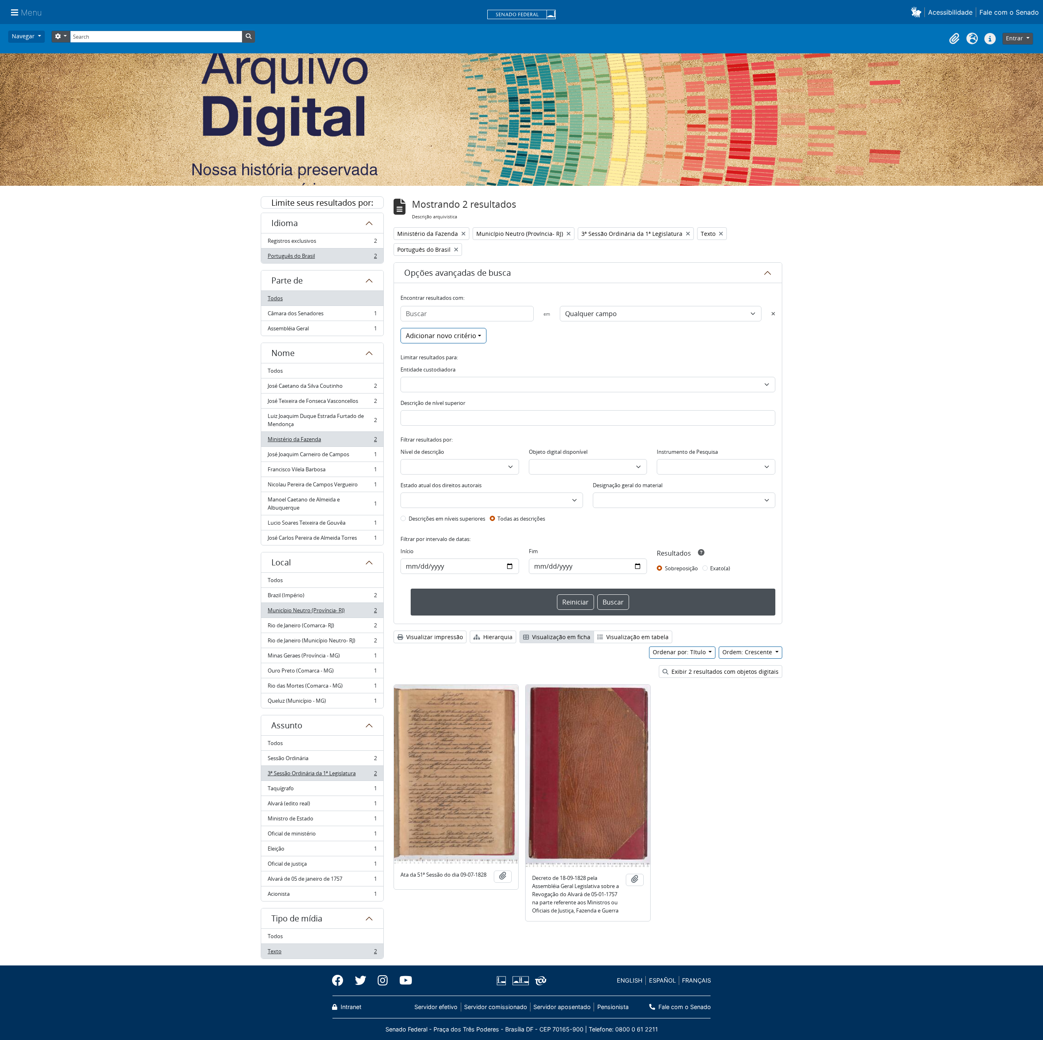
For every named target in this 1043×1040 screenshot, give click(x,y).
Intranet (350, 1006)
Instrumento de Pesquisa (687, 451)
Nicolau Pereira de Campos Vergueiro (322, 486)
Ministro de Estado (322, 820)
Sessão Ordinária (322, 760)
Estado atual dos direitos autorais (441, 485)
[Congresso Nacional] (520, 980)
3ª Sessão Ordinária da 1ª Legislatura (322, 775)
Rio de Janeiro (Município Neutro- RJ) (322, 642)
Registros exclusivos (322, 242)
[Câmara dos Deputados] (503, 980)
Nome (283, 352)
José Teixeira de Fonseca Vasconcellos (322, 403)
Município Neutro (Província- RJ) (322, 612)
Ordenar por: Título (680, 652)
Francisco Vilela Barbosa (322, 471)
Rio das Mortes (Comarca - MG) (322, 687)
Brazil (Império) (322, 597)
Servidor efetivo (436, 1006)
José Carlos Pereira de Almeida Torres (322, 539)
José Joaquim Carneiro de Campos (322, 456)
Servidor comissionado (495, 1006)
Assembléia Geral (322, 330)
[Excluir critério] (773, 314)
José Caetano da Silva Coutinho (322, 388)
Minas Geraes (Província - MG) (322, 657)
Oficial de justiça (322, 865)
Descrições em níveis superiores (447, 518)
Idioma (284, 223)
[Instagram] (383, 980)
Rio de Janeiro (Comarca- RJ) (322, 627)
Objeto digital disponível (558, 451)
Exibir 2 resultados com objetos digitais (724, 671)
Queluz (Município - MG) (322, 702)
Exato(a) (720, 568)
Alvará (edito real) (322, 805)
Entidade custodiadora (427, 369)
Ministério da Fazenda (322, 441)
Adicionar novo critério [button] (441, 335)
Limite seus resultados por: (322, 202)
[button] (917, 12)
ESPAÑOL (662, 980)
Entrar (1015, 38)
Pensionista (612, 1006)
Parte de (287, 280)
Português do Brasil (322, 257)
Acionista (322, 895)
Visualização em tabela (637, 637)
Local (281, 562)
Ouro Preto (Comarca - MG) (322, 672)
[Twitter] (360, 980)
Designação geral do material (627, 485)
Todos (275, 298)
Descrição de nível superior (432, 403)
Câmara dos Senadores (322, 315)
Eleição (322, 850)
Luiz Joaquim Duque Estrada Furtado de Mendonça (322, 420)
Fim (533, 551)
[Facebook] (340, 980)
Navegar (24, 36)
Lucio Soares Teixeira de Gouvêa (322, 524)
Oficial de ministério (322, 835)
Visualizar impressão (434, 637)
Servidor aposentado (562, 1006)
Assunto (286, 725)
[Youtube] (403, 980)
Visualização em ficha (560, 637)
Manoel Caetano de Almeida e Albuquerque (322, 503)
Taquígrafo (322, 790)
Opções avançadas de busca (457, 272)
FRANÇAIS (696, 980)
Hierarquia (497, 637)
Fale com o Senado (1009, 12)
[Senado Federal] (521, 15)
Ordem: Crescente (748, 652)
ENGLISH (630, 980)
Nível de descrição (422, 451)
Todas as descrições (521, 518)
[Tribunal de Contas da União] (539, 980)
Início (407, 551)
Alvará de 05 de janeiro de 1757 (322, 880)
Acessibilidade (950, 12)
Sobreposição (681, 568)
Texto (322, 953)
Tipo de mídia (296, 918)
